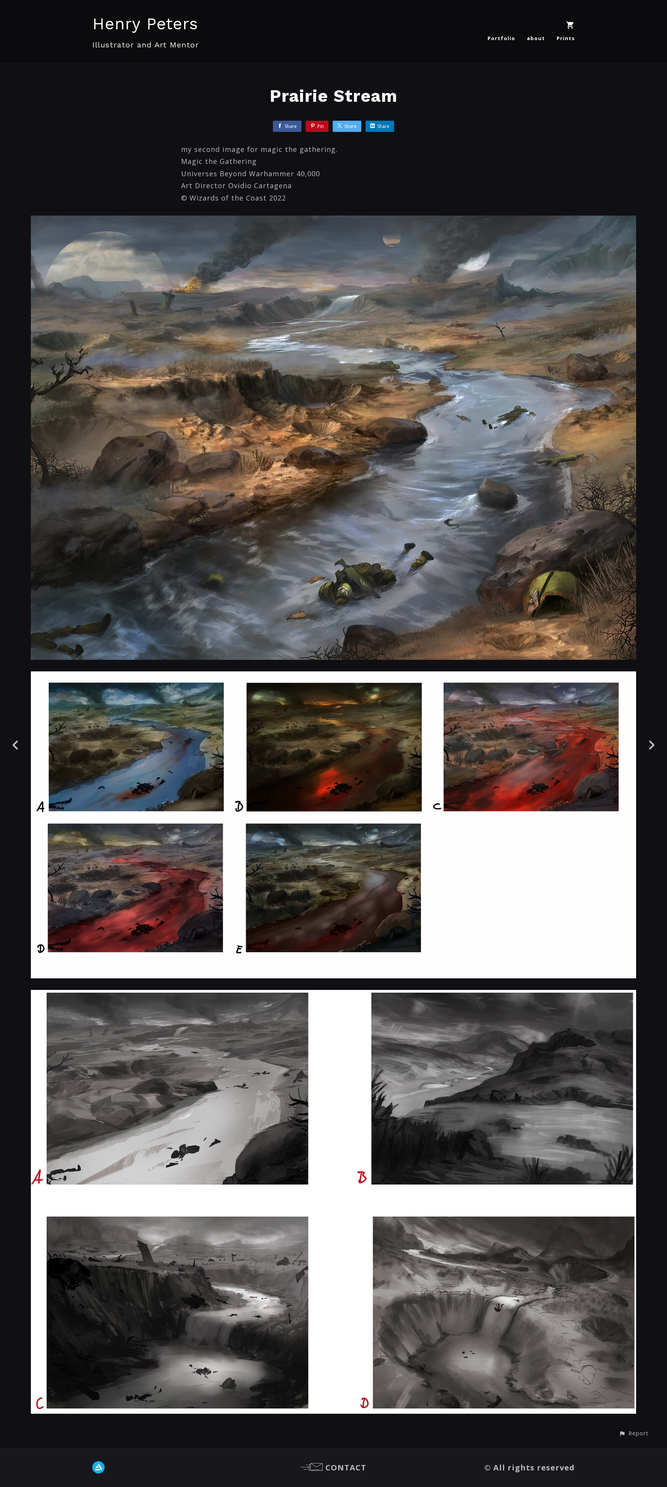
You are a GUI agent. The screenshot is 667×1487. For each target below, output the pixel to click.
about (536, 38)
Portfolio (501, 38)
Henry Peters (145, 23)
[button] (634, 1433)
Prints (566, 38)
